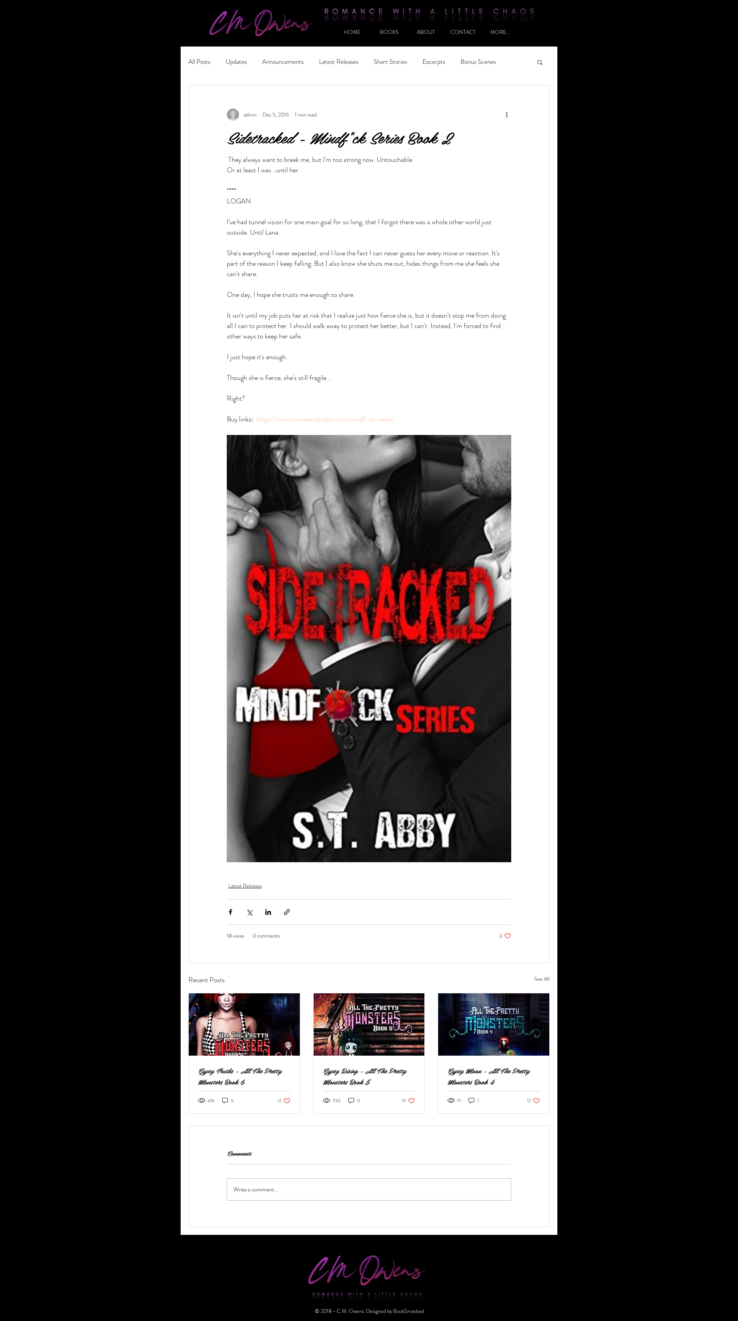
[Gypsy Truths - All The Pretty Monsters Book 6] (244, 1024)
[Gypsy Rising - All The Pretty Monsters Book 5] (369, 1024)
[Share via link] (287, 912)
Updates (236, 61)
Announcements (283, 61)
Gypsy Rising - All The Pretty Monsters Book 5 (364, 1076)
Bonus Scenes (478, 61)
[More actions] (506, 114)
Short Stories (390, 61)
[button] (540, 62)
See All (542, 979)
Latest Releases (338, 61)
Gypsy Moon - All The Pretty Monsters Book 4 (488, 1076)
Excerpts (433, 61)
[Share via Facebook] (230, 912)
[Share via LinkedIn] (268, 912)
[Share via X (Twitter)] (249, 912)
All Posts (199, 61)
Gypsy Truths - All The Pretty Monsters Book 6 (239, 1076)
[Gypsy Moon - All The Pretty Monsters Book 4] (493, 1024)
